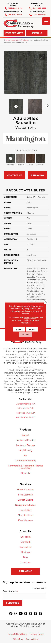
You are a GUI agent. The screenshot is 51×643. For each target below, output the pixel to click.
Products (24, 40)
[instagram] (16, 613)
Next (46, 105)
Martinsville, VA (25, 408)
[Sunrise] (30, 158)
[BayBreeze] (21, 158)
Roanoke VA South (25, 412)
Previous (4, 105)
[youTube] (21, 613)
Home (6, 40)
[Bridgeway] (40, 158)
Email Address (10, 591)
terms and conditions (21, 320)
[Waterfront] (11, 158)
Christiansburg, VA (25, 403)
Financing (37, 175)
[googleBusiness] (26, 613)
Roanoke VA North (25, 417)
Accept (19, 329)
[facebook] (11, 613)
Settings (25, 335)
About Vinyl (15, 40)
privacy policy (30, 318)
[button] (14, 33)
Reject (32, 329)
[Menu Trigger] (46, 21)
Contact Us (14, 175)
